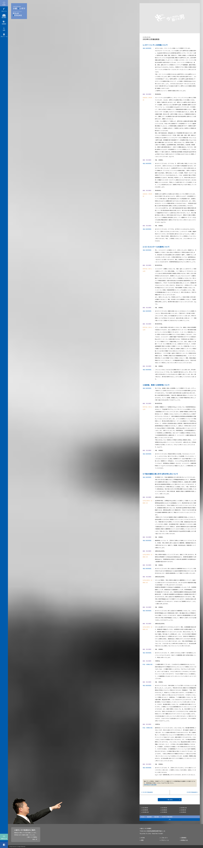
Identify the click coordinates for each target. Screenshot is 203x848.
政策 (4, 30)
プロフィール (4, 36)
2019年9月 (164, 812)
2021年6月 (145, 807)
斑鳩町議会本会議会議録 (150, 785)
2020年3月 (183, 810)
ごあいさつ (4, 11)
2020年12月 (183, 807)
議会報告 (4, 17)
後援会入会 (4, 838)
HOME (4, 5)
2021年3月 (164, 807)
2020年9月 (145, 810)
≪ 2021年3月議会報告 (147, 792)
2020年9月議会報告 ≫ (192, 792)
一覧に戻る (170, 799)
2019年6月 (183, 812)
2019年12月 (145, 812)
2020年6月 (164, 810)
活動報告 (4, 24)
